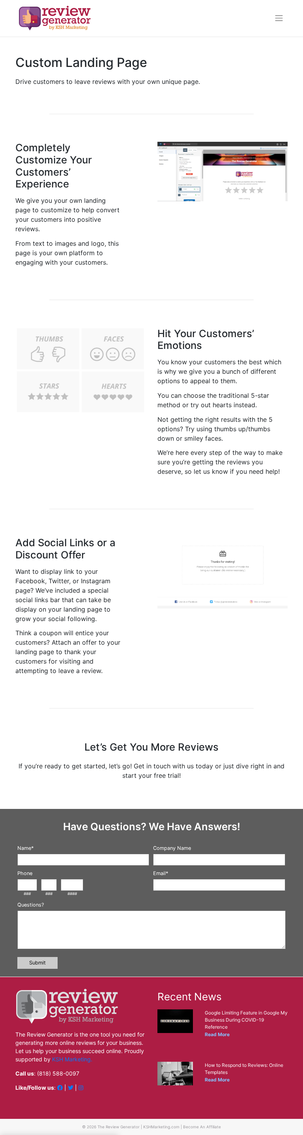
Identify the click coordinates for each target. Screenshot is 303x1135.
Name (25, 848)
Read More (217, 1034)
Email (160, 873)
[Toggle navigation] (279, 18)
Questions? (30, 905)
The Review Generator (118, 1126)
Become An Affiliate (202, 1126)
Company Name (172, 848)
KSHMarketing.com (161, 1126)
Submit (37, 963)
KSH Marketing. (72, 1059)
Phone (24, 873)
